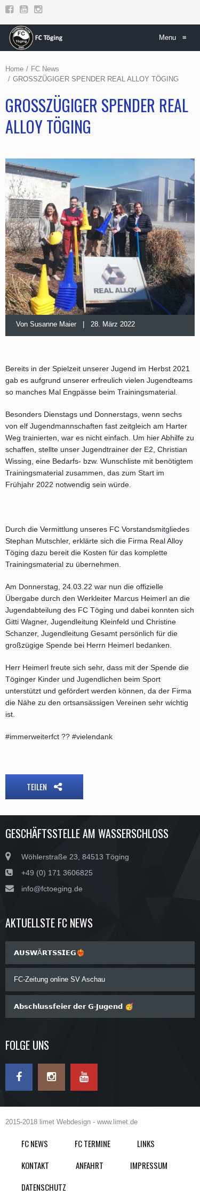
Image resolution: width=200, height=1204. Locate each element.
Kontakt (35, 1165)
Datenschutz (43, 1187)
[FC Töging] (37, 37)
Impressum (148, 1165)
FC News (45, 69)
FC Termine (92, 1143)
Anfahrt (89, 1165)
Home (14, 69)
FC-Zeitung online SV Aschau (59, 979)
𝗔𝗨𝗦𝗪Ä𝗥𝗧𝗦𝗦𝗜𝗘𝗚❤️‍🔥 (49, 953)
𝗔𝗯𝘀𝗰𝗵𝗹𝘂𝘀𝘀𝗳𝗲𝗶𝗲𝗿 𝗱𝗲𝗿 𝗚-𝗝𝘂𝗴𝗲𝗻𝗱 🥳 (73, 1006)
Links (146, 1143)
